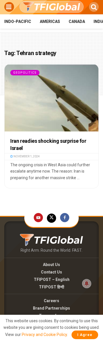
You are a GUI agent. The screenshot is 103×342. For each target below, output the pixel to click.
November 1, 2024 (26, 156)
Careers (51, 300)
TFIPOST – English (52, 279)
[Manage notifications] (86, 283)
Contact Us (51, 272)
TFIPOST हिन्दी (51, 287)
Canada (77, 21)
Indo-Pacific (17, 21)
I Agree (84, 335)
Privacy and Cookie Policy (44, 334)
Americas (50, 21)
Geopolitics (25, 73)
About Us (51, 264)
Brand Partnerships (51, 308)
